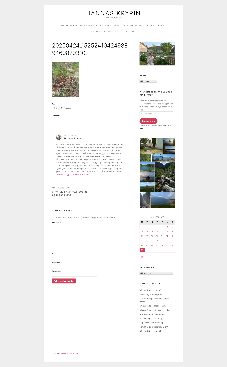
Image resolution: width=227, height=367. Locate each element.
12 (152, 236)
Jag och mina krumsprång (151, 323)
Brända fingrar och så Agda (152, 318)
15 (167, 236)
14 (162, 236)
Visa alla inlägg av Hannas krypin (71, 174)
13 (157, 236)
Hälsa (118, 31)
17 (142, 241)
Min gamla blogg (101, 31)
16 (172, 236)
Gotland (131, 31)
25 (147, 245)
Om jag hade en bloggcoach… (153, 306)
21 (162, 241)
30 (172, 245)
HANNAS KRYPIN (113, 13)
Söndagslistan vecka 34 (150, 331)
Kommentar (57, 222)
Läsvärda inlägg (156, 25)
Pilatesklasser (133, 25)
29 (167, 245)
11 (147, 236)
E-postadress (58, 262)
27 (157, 245)
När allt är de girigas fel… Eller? (154, 327)
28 (162, 245)
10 (142, 236)
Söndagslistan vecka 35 (150, 290)
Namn (55, 253)
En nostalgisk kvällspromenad (153, 294)
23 (172, 241)
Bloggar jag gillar (107, 25)
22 (167, 241)
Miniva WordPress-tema (70, 353)
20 (157, 241)
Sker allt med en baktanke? (152, 314)
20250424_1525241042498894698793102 (69, 192)
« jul (141, 257)
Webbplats (56, 271)
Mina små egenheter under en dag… (156, 310)
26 (152, 245)
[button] (151, 146)
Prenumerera (148, 121)
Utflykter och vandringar (76, 25)
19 (152, 241)
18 (147, 241)
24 (142, 245)
